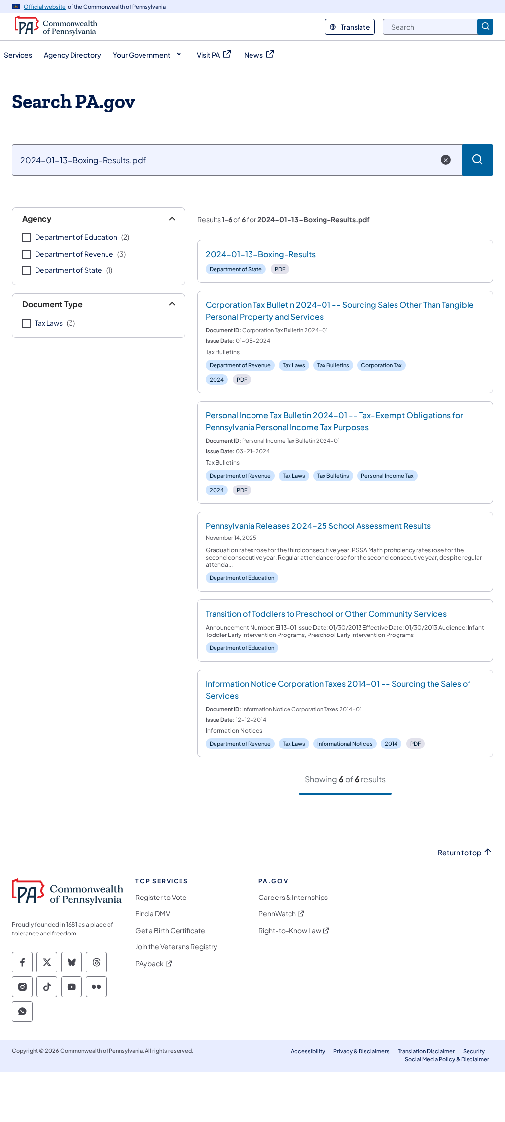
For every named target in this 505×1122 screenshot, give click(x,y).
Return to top (459, 852)
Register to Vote (161, 897)
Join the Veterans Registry (176, 946)
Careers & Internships (293, 897)
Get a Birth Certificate (170, 930)
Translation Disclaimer (426, 1051)
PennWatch (277, 913)
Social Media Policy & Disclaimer (447, 1059)
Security (474, 1051)
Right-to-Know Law (289, 930)
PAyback (149, 963)
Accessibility (308, 1051)
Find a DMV (152, 913)
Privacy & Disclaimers (361, 1051)
